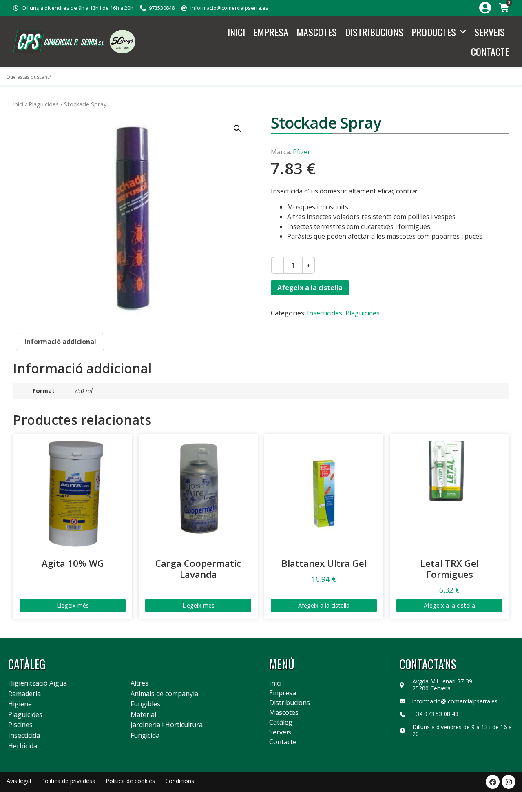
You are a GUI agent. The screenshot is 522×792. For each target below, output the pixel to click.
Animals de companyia (164, 694)
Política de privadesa (68, 781)
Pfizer (301, 151)
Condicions (179, 781)
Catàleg (280, 722)
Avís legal (19, 781)
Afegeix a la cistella (310, 287)
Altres (139, 683)
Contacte (490, 51)
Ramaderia (24, 694)
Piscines (20, 725)
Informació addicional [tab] (60, 341)
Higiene (20, 704)
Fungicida (144, 735)
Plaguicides (44, 104)
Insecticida (24, 735)
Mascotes (316, 31)
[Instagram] (508, 782)
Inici (236, 31)
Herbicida (22, 746)
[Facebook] (493, 782)
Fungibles (145, 704)
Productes (433, 31)
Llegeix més (73, 605)
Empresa (270, 31)
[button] (237, 128)
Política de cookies (130, 781)
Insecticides (324, 312)
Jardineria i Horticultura (166, 725)
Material (143, 715)
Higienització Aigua (37, 683)
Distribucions (374, 31)
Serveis (489, 31)
